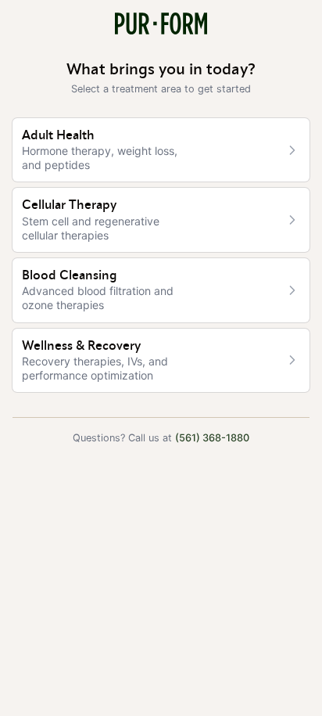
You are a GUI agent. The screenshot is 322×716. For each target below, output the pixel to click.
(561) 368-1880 (212, 438)
